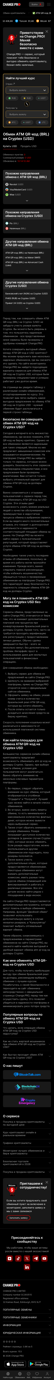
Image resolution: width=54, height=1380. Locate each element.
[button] (10, 146)
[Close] (47, 31)
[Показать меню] (48, 4)
